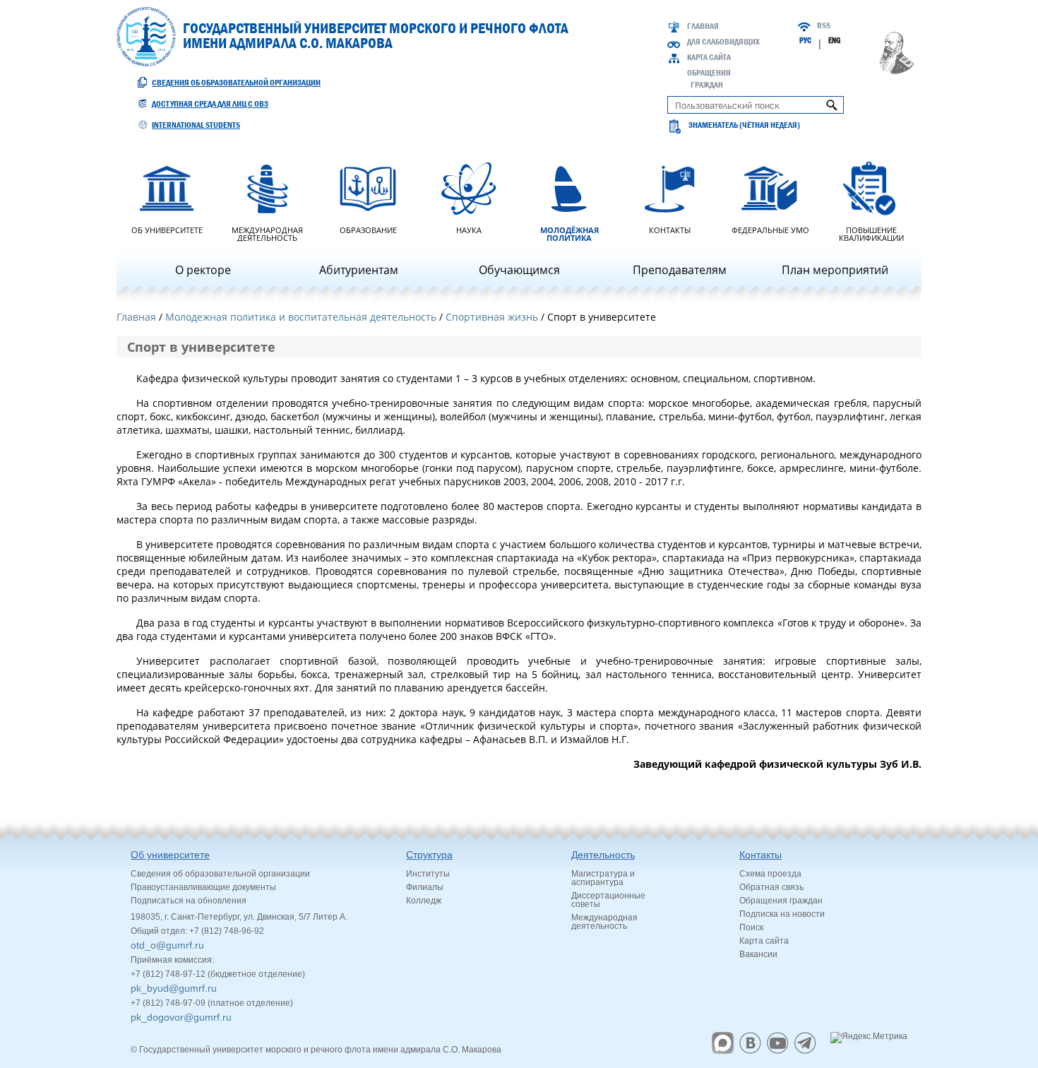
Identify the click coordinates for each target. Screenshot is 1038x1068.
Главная (703, 26)
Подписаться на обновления (188, 901)
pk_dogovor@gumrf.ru (181, 1017)
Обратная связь (771, 887)
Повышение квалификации (871, 233)
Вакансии (758, 954)
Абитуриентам (358, 270)
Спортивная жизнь (492, 317)
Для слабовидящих (723, 42)
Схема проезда (770, 874)
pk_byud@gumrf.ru (174, 988)
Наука (469, 229)
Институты (428, 874)
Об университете (167, 229)
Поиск (751, 927)
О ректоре (203, 270)
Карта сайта (709, 57)
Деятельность (603, 854)
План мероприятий (835, 270)
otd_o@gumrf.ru (167, 945)
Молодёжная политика (569, 233)
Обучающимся (519, 270)
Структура (429, 854)
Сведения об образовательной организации (236, 83)
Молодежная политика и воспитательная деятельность (300, 317)
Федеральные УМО (770, 229)
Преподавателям (680, 270)
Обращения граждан (781, 901)
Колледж (423, 901)
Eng (834, 40)
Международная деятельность (267, 233)
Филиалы (424, 887)
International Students (196, 125)
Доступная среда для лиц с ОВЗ (210, 104)
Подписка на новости (782, 914)
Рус (805, 40)
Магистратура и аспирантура (603, 878)
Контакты (670, 229)
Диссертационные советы (608, 900)
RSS (823, 25)
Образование (368, 229)
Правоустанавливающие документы (203, 887)
